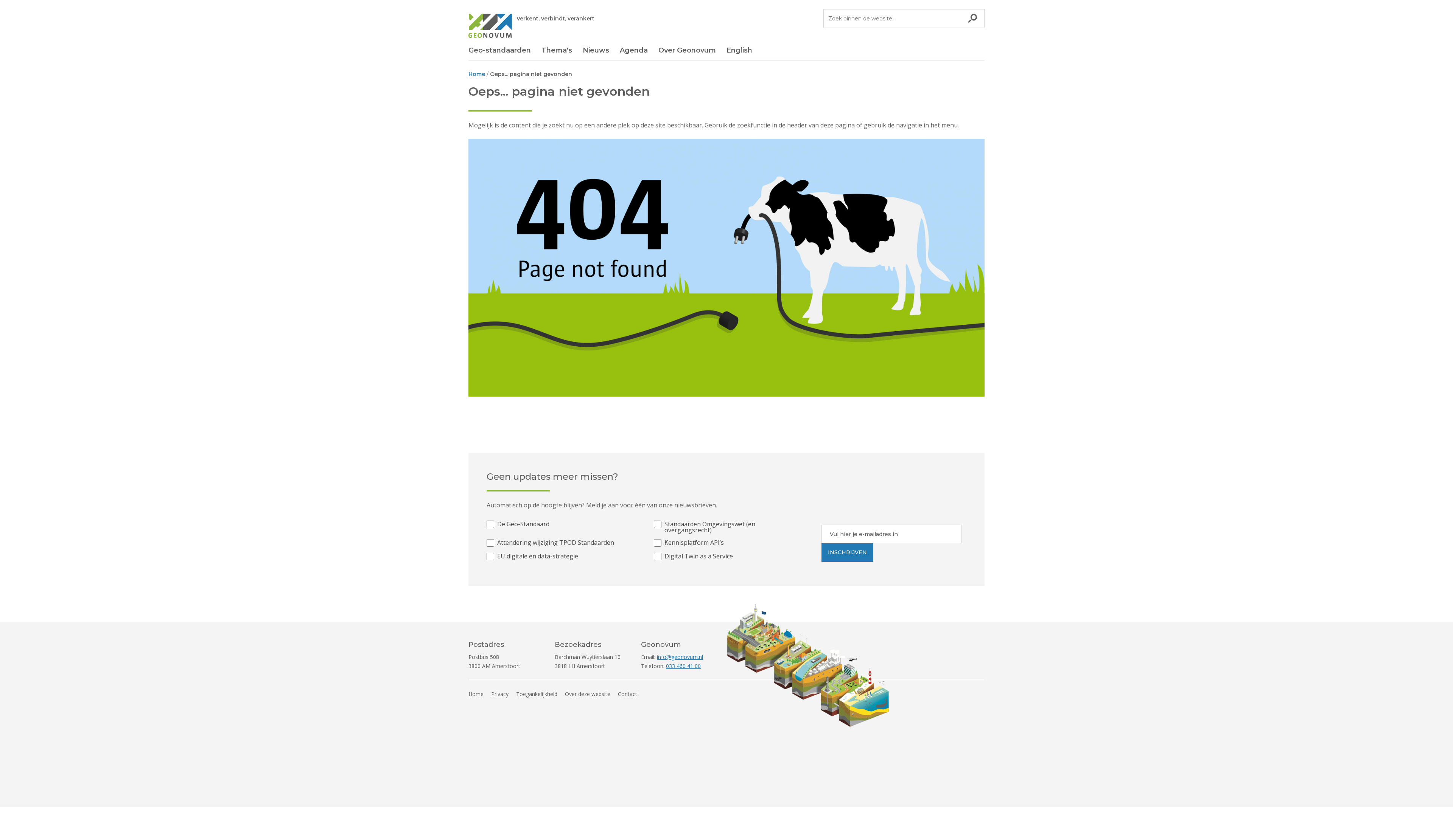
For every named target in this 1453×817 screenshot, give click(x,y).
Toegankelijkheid (536, 694)
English (739, 50)
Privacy (500, 694)
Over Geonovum (687, 50)
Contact (627, 694)
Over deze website (587, 694)
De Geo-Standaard (523, 524)
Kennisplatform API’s (694, 543)
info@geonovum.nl (680, 656)
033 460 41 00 (683, 666)
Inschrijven (847, 552)
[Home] (490, 27)
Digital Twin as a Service (698, 556)
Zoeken (972, 18)
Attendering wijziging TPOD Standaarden (555, 543)
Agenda (634, 50)
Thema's (556, 50)
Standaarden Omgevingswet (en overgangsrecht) (709, 527)
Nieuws (596, 50)
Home (476, 694)
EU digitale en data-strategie (537, 556)
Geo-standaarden (499, 50)
